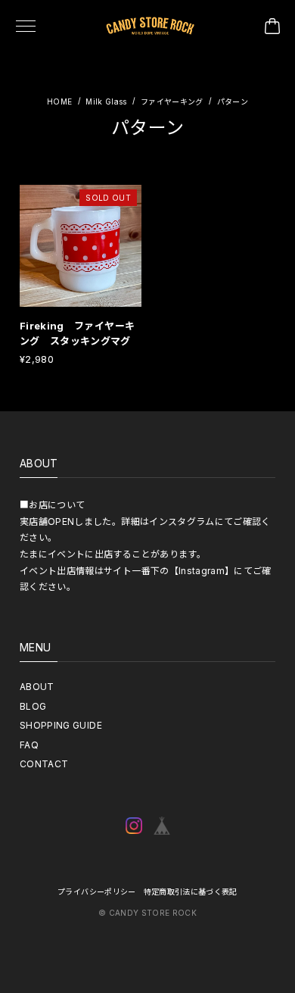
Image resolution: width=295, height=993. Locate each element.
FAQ (29, 745)
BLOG (33, 706)
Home (59, 102)
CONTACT (44, 764)
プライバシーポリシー (96, 891)
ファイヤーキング (172, 101)
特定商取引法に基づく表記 (191, 891)
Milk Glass (106, 101)
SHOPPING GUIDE (61, 725)
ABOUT (37, 686)
